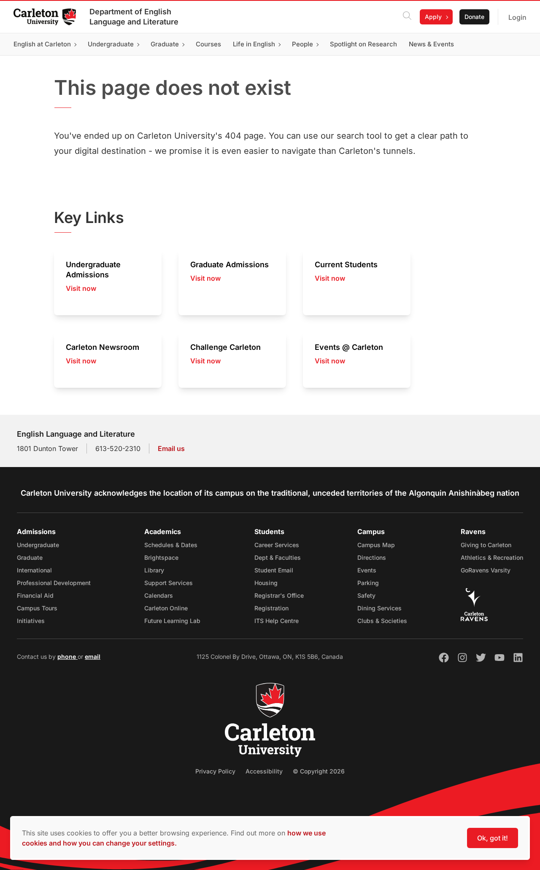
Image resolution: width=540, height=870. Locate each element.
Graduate (30, 557)
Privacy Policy (215, 771)
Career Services (276, 544)
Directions (371, 557)
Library (154, 570)
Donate (474, 16)
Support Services (168, 582)
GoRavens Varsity (485, 570)
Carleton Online (166, 608)
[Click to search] (407, 17)
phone (67, 656)
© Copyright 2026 (319, 771)
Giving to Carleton (486, 544)
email (92, 656)
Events (366, 570)
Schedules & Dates (170, 544)
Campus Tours (37, 608)
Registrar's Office (279, 595)
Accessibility (264, 771)
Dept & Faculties (277, 557)
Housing (266, 582)
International (34, 570)
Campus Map (376, 544)
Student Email (273, 570)
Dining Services (379, 608)
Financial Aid (35, 595)
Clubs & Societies (382, 620)
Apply (433, 16)
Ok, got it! (492, 838)
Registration (271, 608)
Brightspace (161, 557)
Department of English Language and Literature (133, 16)
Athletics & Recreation (492, 557)
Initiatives (31, 620)
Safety (366, 595)
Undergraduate (38, 544)
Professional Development (54, 582)
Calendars (158, 595)
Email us (171, 448)
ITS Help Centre (276, 620)
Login (517, 17)
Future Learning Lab (172, 620)
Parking (368, 582)
